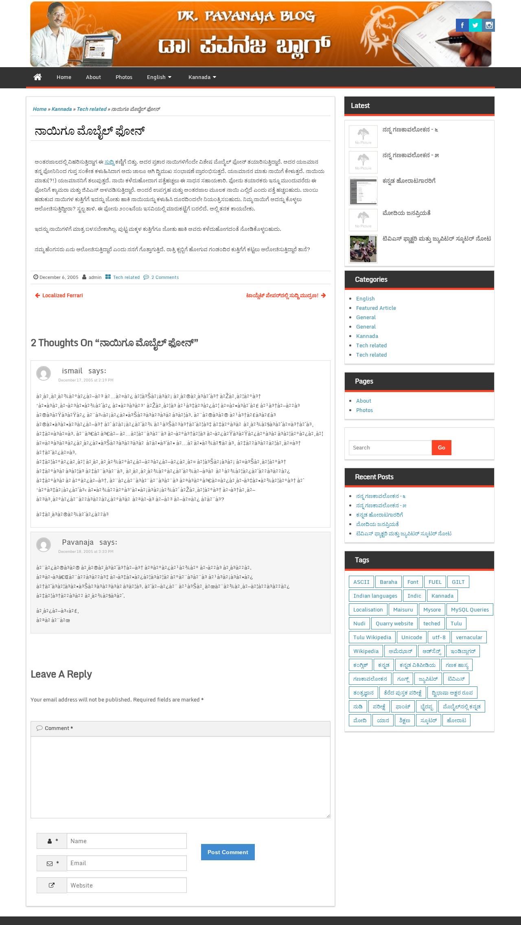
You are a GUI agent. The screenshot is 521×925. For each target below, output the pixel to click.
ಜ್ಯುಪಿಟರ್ (428, 678)
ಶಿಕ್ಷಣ (404, 720)
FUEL (435, 581)
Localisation (368, 609)
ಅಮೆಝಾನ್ (400, 651)
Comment (59, 727)
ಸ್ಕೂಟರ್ (428, 720)
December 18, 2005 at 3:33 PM (86, 551)
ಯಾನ (383, 720)
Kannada (61, 109)
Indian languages (375, 595)
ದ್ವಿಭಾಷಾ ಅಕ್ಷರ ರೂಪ (452, 692)
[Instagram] (488, 25)
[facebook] (462, 25)
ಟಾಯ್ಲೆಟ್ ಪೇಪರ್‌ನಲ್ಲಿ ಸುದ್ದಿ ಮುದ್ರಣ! (282, 295)
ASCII (361, 581)
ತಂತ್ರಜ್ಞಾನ (363, 692)
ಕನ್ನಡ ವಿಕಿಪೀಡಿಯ (418, 664)
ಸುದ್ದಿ (109, 161)
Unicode (411, 637)
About (363, 400)
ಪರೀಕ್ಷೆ (379, 706)
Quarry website (394, 623)
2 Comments (165, 277)
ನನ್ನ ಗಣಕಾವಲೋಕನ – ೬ (410, 129)
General (366, 317)
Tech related (91, 109)
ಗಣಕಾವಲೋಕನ (370, 678)
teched (431, 623)
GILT (458, 581)
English (365, 298)
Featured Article (376, 307)
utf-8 (439, 637)
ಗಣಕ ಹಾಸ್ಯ (457, 664)
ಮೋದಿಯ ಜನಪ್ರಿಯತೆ (407, 212)
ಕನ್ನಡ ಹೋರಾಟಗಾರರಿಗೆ (409, 180)
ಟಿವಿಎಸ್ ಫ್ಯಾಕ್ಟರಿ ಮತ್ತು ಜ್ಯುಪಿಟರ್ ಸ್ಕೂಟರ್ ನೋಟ (437, 238)
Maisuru (403, 609)
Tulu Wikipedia (372, 637)
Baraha (388, 581)
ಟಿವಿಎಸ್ (456, 678)
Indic (414, 595)
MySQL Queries (470, 609)
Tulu (456, 623)
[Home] (37, 77)
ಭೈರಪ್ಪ (426, 706)
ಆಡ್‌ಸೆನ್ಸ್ (431, 651)
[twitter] (475, 25)
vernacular (469, 637)
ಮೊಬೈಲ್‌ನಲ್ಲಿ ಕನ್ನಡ (462, 706)
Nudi (359, 623)
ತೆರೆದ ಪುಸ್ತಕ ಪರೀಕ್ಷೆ (403, 692)
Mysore (432, 609)
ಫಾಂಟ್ (403, 706)
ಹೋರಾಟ (456, 720)
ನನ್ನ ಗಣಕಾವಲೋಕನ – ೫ (411, 155)
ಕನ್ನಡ (384, 664)
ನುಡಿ (358, 706)
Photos (364, 410)
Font (412, 581)
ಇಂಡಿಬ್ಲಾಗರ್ (463, 651)
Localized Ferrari (62, 295)
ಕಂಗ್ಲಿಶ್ (360, 664)
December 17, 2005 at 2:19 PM (86, 380)
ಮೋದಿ (360, 720)
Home (39, 109)
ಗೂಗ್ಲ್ (403, 678)
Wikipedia (366, 651)
